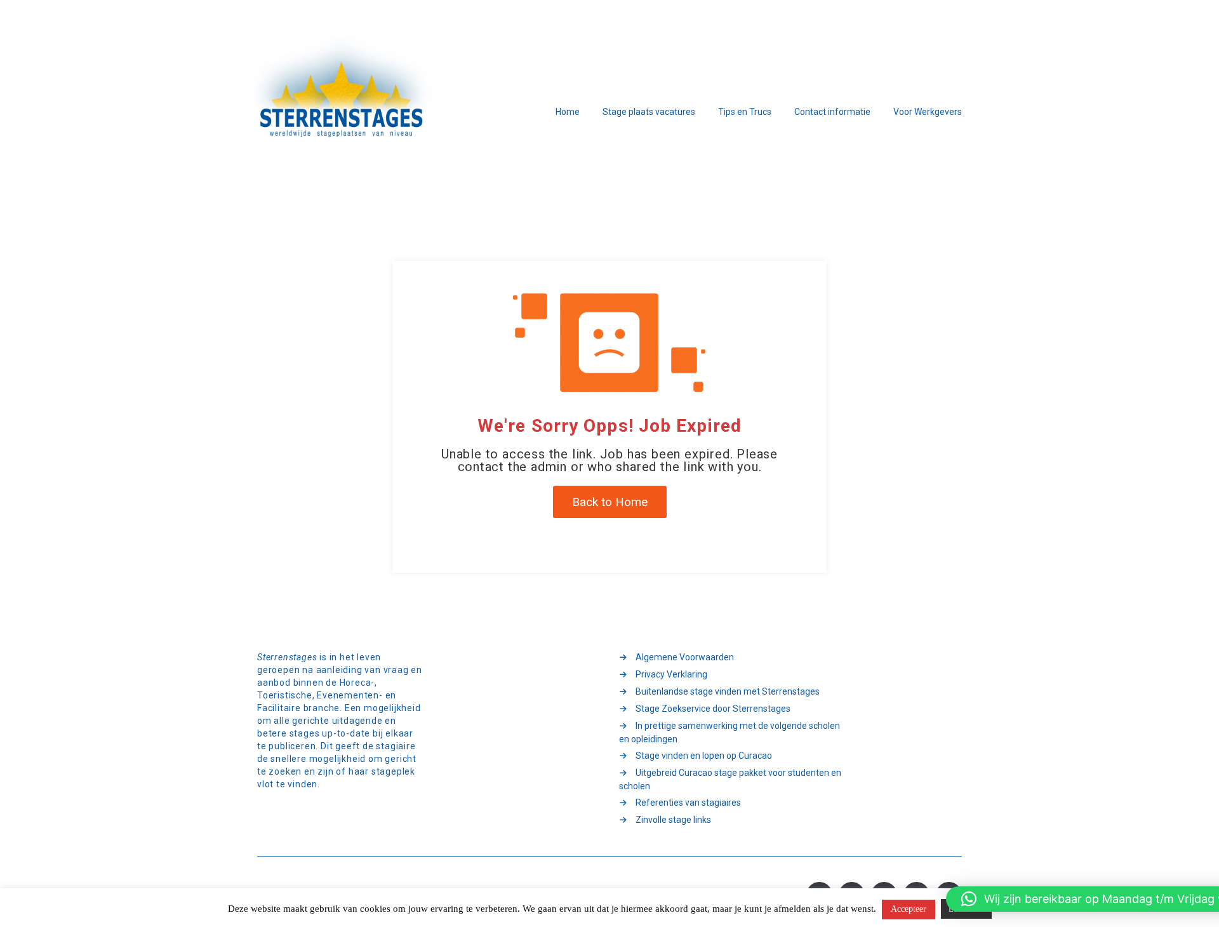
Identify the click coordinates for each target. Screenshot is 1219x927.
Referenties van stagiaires (688, 802)
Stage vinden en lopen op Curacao (704, 755)
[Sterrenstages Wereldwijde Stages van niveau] (343, 112)
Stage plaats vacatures (649, 112)
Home (568, 112)
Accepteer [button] (908, 909)
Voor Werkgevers (927, 112)
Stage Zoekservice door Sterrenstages (713, 709)
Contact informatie (832, 112)
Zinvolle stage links (673, 820)
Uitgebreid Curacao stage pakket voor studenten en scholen (730, 779)
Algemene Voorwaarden (685, 657)
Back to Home (610, 502)
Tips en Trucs (744, 112)
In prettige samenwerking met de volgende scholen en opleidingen (729, 732)
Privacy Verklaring (671, 674)
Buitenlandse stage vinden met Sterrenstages (728, 691)
